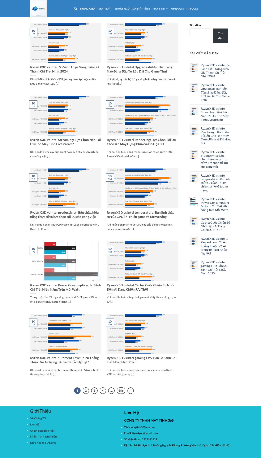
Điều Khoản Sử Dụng (43, 442)
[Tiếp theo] (130, 390)
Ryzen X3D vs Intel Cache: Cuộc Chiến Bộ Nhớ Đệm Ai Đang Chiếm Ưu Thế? (140, 287)
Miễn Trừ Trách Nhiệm (44, 436)
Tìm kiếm (195, 25)
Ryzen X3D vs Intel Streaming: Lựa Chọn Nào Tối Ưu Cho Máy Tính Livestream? (65, 142)
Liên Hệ (34, 424)
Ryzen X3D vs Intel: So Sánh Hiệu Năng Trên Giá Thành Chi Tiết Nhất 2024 (64, 69)
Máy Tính (158, 8)
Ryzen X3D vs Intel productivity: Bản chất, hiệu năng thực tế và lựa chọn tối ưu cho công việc (64, 215)
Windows (177, 8)
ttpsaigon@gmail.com (145, 433)
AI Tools (192, 8)
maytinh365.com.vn (143, 427)
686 (121, 390)
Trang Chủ (87, 8)
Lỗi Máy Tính (141, 8)
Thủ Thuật (104, 8)
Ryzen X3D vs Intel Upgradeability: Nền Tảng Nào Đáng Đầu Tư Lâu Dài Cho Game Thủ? (139, 69)
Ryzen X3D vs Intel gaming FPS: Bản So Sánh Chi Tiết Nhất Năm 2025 (142, 360)
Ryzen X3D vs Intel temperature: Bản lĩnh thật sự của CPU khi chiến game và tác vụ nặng (140, 215)
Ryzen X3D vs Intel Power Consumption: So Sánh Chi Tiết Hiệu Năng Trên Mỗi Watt (65, 287)
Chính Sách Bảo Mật (42, 430)
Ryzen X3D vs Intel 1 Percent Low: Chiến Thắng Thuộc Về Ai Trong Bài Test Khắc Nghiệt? (64, 360)
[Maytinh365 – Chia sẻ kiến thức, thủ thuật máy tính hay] (49, 8)
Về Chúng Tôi (38, 418)
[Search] (75, 8)
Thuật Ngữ (122, 8)
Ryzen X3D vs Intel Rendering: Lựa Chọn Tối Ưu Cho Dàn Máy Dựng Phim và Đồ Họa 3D (141, 142)
